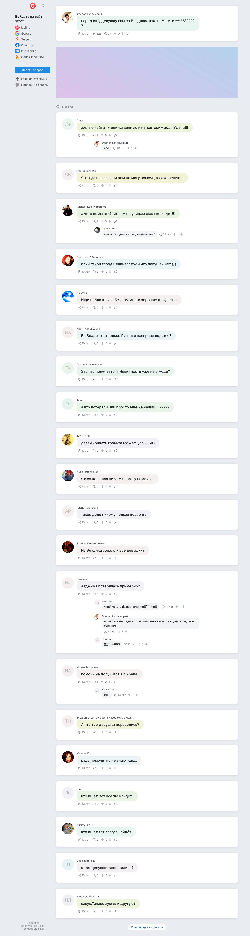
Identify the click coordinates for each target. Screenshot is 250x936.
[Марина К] (69, 757)
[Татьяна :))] (69, 440)
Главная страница (34, 79)
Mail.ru (25, 27)
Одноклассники (32, 57)
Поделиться (128, 33)
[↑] (115, 33)
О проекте (32, 922)
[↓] (122, 33)
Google (26, 33)
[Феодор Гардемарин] (69, 17)
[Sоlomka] (69, 296)
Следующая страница (147, 927)
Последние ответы (34, 85)
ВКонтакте (28, 51)
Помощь (39, 925)
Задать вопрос (32, 70)
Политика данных (33, 928)
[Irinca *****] (98, 230)
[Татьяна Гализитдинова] (69, 547)
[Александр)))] (69, 828)
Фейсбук (27, 45)
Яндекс (26, 39)
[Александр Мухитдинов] (69, 210)
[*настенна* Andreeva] (69, 261)
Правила (26, 925)
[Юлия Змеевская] (69, 475)
